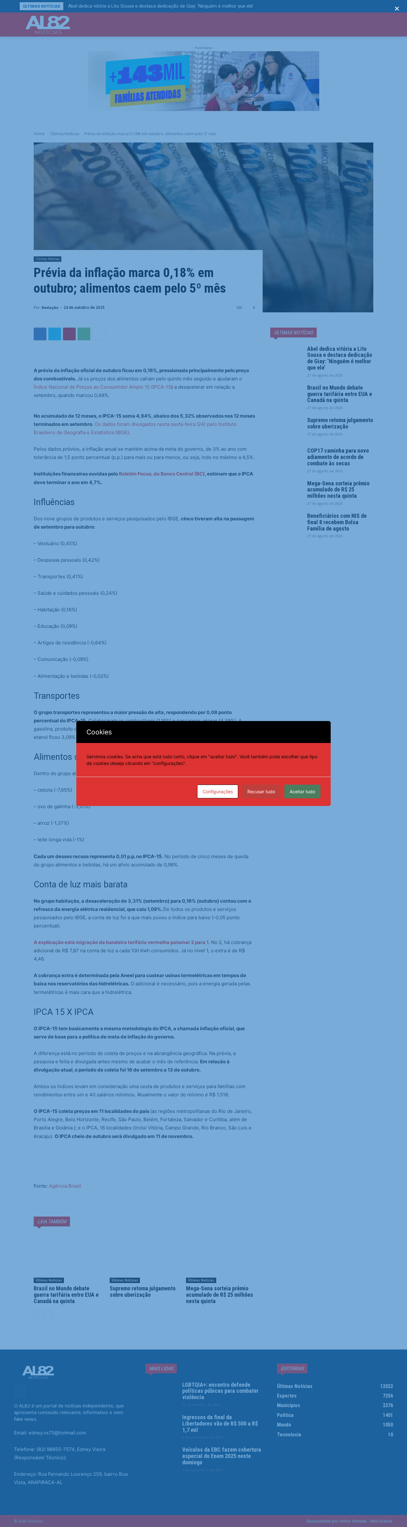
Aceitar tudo (302, 791)
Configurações (218, 791)
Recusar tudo (261, 791)
